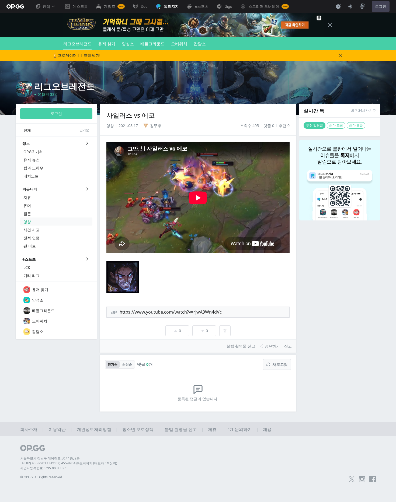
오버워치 (179, 43)
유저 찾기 (106, 43)
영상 (110, 125)
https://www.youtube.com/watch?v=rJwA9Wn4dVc (171, 312)
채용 (267, 429)
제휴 (212, 429)
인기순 (112, 364)
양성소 (128, 43)
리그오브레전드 (77, 43)
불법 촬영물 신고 (181, 429)
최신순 (127, 364)
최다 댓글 (356, 125)
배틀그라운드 (152, 43)
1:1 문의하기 (240, 429)
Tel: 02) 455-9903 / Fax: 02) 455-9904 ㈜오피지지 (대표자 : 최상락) (68, 463)
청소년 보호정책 (138, 429)
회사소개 (28, 429)
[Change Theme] (350, 6)
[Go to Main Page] (15, 6)
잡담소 (200, 43)
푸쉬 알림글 (314, 125)
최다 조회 (336, 125)
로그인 (380, 6)
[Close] (330, 25)
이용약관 (57, 429)
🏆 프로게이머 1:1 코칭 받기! (76, 55)
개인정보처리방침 (94, 429)
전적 (46, 6)
